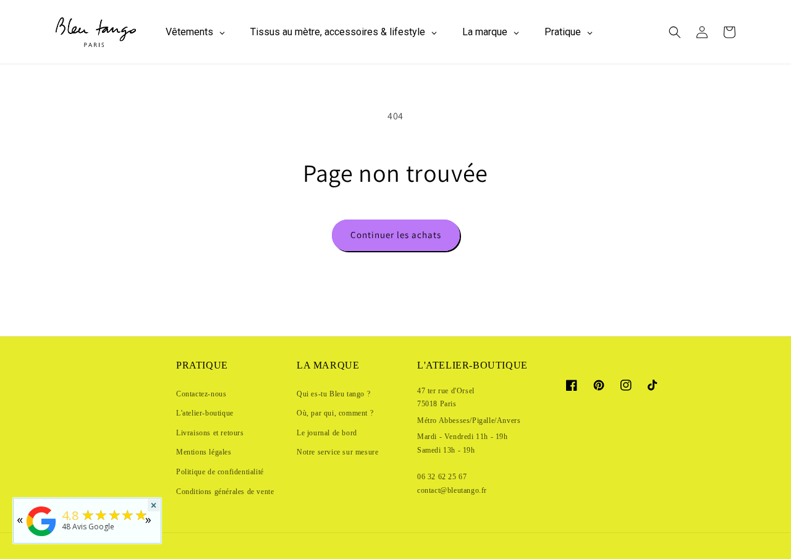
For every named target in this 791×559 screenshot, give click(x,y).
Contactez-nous (201, 394)
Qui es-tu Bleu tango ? (333, 394)
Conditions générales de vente (225, 491)
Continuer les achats (395, 235)
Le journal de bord (327, 433)
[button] (674, 32)
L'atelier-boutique (205, 413)
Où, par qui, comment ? (335, 413)
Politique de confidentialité (220, 471)
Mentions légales (204, 452)
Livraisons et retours (210, 433)
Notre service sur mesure (337, 452)
